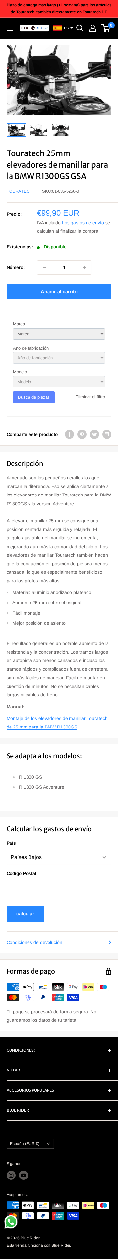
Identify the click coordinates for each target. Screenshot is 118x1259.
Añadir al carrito (59, 291)
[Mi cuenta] (92, 28)
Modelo (20, 371)
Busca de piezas (34, 397)
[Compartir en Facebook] (69, 434)
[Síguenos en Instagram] (11, 1175)
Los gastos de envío (83, 222)
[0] (106, 28)
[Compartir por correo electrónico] (106, 434)
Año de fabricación (31, 348)
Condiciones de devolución (34, 942)
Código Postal (21, 873)
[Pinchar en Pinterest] (82, 434)
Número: (16, 267)
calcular (25, 913)
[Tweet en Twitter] (94, 434)
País (11, 843)
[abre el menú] (10, 28)
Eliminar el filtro (90, 396)
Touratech (19, 191)
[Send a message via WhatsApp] (11, 1222)
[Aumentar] (84, 267)
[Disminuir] (44, 267)
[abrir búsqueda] (80, 28)
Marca (19, 323)
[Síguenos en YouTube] (23, 1175)
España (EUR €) (24, 1144)
